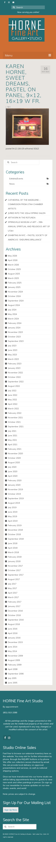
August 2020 (14, 462)
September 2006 (16, 673)
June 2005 (12, 682)
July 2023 (12, 345)
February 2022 (14, 413)
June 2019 (12, 512)
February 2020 (14, 480)
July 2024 (12, 309)
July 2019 (12, 507)
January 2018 (14, 561)
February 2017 (14, 601)
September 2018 (16, 539)
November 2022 (15, 372)
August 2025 (14, 273)
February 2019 (14, 525)
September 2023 (16, 341)
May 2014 (12, 651)
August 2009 (14, 660)
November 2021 (15, 417)
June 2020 (12, 471)
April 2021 (12, 444)
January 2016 (14, 637)
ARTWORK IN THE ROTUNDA (21, 217)
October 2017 (14, 570)
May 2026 (12, 255)
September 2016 (16, 619)
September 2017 (16, 575)
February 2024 (14, 323)
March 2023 (13, 359)
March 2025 (13, 278)
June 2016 (12, 628)
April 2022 (12, 404)
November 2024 (15, 291)
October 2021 (14, 422)
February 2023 (14, 363)
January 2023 (14, 368)
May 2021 (12, 440)
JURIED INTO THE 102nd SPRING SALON (26, 213)
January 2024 (14, 327)
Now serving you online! (28, 12)
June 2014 (12, 646)
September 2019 (16, 498)
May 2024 (12, 314)
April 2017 (12, 592)
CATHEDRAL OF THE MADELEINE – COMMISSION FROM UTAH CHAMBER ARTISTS (25, 204)
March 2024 (13, 318)
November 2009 (15, 655)
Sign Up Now (10, 810)
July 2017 (12, 583)
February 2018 (14, 557)
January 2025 (14, 287)
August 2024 (14, 305)
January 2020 (14, 485)
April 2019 (12, 521)
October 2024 (14, 296)
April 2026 (12, 260)
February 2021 (14, 449)
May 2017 (12, 588)
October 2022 (14, 377)
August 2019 (14, 503)
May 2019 (12, 516)
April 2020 (12, 476)
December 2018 (15, 530)
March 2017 (13, 597)
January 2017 (14, 606)
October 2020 (14, 458)
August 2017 (14, 579)
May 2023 (12, 354)
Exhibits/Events (16, 178)
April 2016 (12, 633)
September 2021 (16, 426)
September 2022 (16, 381)
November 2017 (15, 566)
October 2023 (14, 336)
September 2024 (16, 300)
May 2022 (12, 399)
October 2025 (14, 269)
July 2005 (12, 678)
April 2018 (12, 548)
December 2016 (15, 610)
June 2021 (12, 435)
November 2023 (15, 332)
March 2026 (13, 264)
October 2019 (14, 494)
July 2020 (12, 467)
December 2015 (15, 642)
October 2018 (14, 534)
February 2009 (14, 664)
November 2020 (15, 453)
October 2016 (14, 615)
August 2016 (14, 624)
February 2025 (14, 282)
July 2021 (12, 431)
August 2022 (14, 386)
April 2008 (12, 669)
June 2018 (12, 543)
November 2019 (15, 489)
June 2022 (12, 395)
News (12, 184)
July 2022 (12, 390)
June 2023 (12, 350)
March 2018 (13, 552)
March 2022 (13, 408)
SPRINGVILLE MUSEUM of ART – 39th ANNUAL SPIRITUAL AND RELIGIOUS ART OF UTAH (29, 226)
